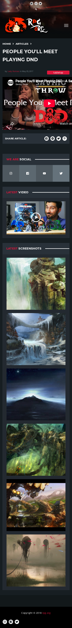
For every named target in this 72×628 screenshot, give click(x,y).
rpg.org (46, 612)
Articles (22, 43)
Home (7, 43)
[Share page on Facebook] (46, 138)
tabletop (58, 72)
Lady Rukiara (13, 71)
